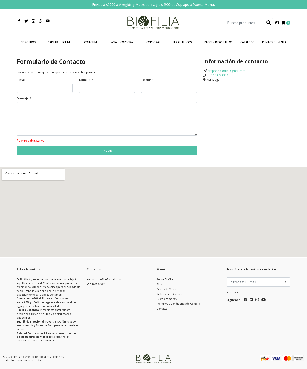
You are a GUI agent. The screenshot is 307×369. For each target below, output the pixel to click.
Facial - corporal (122, 42)
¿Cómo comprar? (167, 299)
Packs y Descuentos (218, 42)
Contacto (162, 308)
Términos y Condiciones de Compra (178, 303)
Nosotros (28, 42)
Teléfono (147, 80)
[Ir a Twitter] (26, 21)
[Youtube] (48, 21)
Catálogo (247, 42)
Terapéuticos (182, 42)
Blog (159, 284)
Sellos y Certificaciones (170, 294)
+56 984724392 (217, 75)
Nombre (86, 80)
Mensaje (24, 98)
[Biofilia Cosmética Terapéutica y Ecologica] (153, 22)
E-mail (22, 80)
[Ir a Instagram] (33, 21)
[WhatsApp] (40, 21)
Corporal (153, 42)
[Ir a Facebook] (19, 21)
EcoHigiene (90, 42)
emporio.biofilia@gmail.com (226, 71)
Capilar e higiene (59, 42)
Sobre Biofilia (165, 279)
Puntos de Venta (274, 42)
